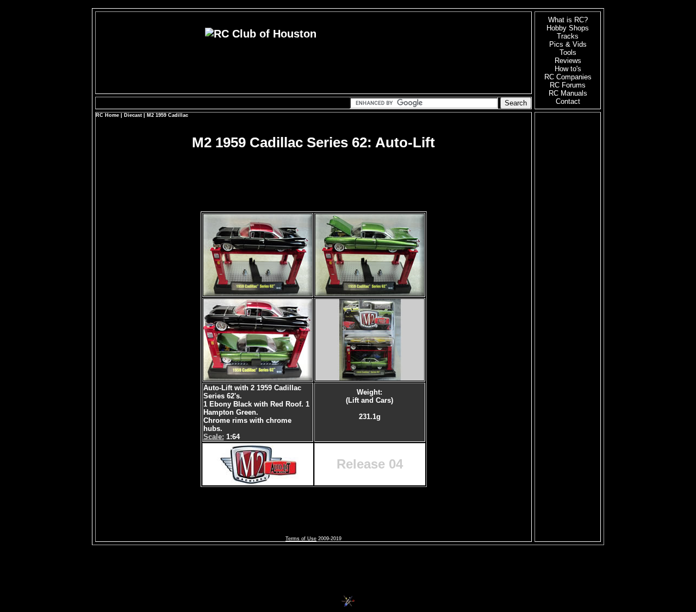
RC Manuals (568, 93)
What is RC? (568, 20)
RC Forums (568, 85)
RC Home (107, 115)
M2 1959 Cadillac (167, 115)
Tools (568, 52)
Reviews (568, 61)
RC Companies (568, 77)
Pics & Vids (568, 44)
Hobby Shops (567, 28)
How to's (568, 69)
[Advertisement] (314, 169)
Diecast (133, 115)
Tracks (568, 36)
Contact (568, 101)
